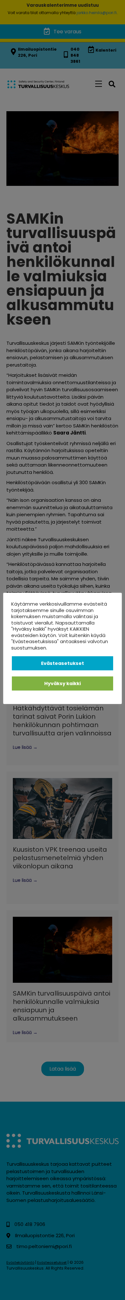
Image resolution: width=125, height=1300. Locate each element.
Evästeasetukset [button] (62, 663)
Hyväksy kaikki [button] (62, 683)
